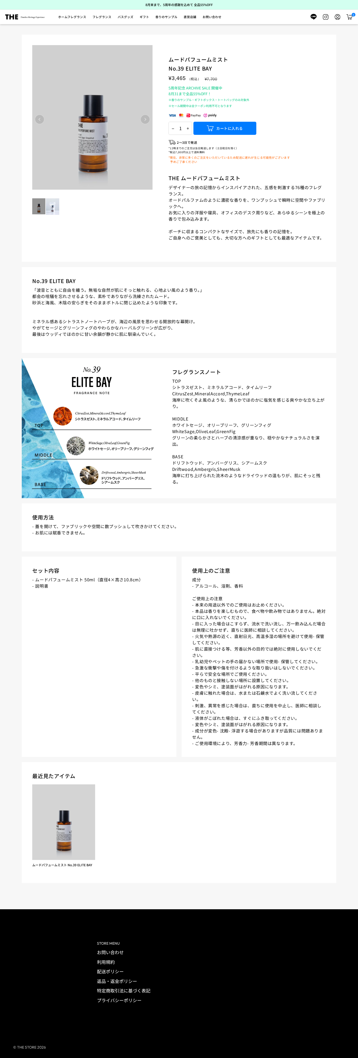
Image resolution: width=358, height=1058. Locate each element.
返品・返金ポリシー (117, 981)
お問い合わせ (110, 952)
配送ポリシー (110, 971)
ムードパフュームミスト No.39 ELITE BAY (62, 865)
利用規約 (106, 962)
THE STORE (26, 1047)
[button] (72, 17)
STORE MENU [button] (108, 943)
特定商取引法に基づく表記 (123, 990)
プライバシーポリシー (119, 1000)
